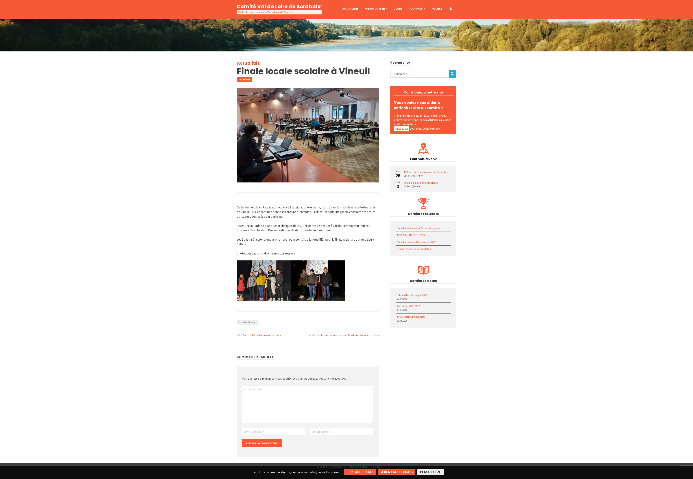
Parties (437, 8)
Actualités (350, 8)
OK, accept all (361, 472)
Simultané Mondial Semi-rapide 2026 (416, 242)
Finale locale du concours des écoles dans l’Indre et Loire (342, 335)
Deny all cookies (398, 472)
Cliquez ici (401, 128)
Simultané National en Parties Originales (418, 228)
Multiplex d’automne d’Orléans (421, 182)
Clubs (398, 8)
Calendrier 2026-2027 (408, 306)
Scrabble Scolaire (247, 322)
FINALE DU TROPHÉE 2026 (411, 235)
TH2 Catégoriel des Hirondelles (414, 249)
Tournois (416, 8)
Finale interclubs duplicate (411, 316)
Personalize (430, 472)
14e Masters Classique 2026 (412, 295)
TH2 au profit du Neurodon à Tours (259, 335)
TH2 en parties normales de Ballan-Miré (426, 172)
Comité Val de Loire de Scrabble (279, 6)
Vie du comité (375, 8)
